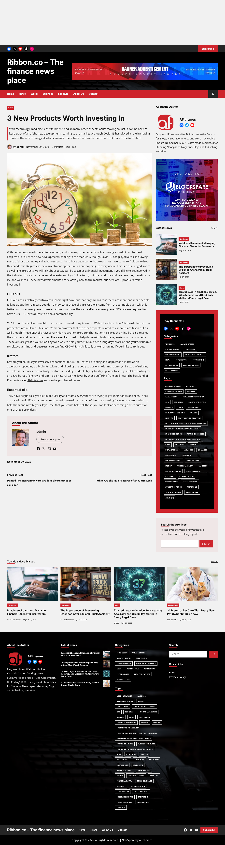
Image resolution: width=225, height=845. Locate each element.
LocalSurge (171, 455)
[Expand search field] (213, 94)
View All (214, 227)
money (168, 466)
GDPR (167, 444)
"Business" (170, 344)
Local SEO (203, 450)
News (10, 107)
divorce (169, 407)
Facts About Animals (195, 354)
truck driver (192, 492)
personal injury (173, 471)
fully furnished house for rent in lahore (185, 423)
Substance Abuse (173, 487)
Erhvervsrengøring (175, 413)
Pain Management (185, 466)
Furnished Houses (195, 434)
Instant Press (171, 450)
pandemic (202, 466)
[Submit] (213, 654)
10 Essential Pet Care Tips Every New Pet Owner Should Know (191, 612)
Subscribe (209, 829)
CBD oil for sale (74, 346)
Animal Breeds (187, 344)
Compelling (190, 349)
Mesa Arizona (192, 460)
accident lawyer (173, 386)
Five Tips (169, 418)
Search (206, 543)
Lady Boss (188, 450)
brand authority (173, 391)
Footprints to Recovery (189, 418)
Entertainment (172, 354)
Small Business (190, 482)
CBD (167, 402)
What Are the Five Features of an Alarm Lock (124, 480)
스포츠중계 (169, 498)
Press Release (171, 370)
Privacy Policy (177, 677)
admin (20, 146)
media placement (173, 460)
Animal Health (172, 349)
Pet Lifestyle (181, 360)
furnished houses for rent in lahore (183, 439)
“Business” (184, 239)
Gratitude (180, 444)
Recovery (169, 476)
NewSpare (128, 840)
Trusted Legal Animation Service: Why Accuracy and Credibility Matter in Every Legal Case (138, 614)
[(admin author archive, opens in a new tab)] (9, 148)
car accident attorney (193, 397)
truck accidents (173, 492)
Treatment (192, 487)
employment (193, 407)
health (193, 444)
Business (191, 391)
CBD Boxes (178, 402)
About (173, 672)
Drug (180, 407)
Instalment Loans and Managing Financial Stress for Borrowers (197, 245)
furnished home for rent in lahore (182, 428)
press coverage (193, 471)
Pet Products (171, 365)
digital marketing (197, 402)
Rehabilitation (186, 476)
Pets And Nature (191, 365)
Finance (193, 413)
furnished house (173, 434)
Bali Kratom (35, 380)
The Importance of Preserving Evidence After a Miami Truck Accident (196, 269)
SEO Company (171, 482)
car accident (171, 397)
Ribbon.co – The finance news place (35, 71)
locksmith (187, 455)
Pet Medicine (198, 360)
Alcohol (190, 386)
